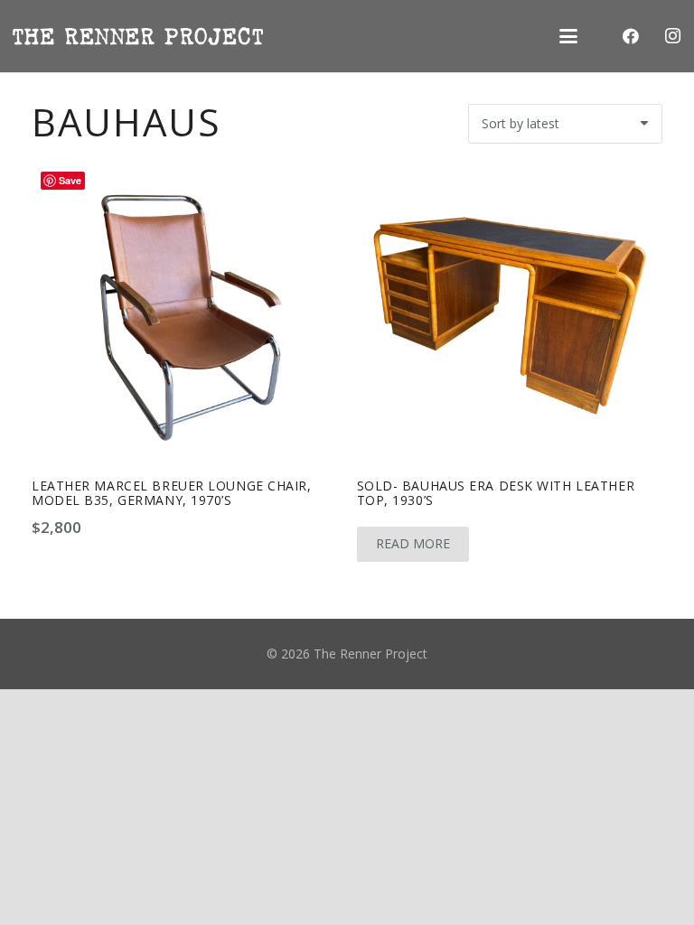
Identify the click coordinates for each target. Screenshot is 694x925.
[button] (568, 36)
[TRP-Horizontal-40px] (138, 36)
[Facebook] (630, 36)
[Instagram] (672, 36)
